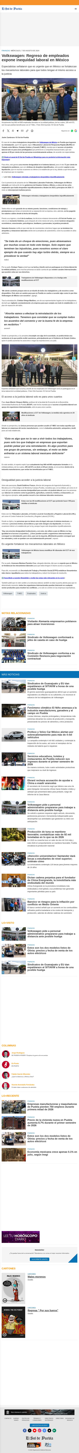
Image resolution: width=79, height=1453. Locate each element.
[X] (8, 130)
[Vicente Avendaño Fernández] (6, 1086)
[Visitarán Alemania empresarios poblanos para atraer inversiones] (14, 624)
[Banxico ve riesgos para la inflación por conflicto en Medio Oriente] (14, 907)
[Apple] (49, 1430)
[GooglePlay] (54, 1430)
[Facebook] (3, 130)
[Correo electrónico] (22, 130)
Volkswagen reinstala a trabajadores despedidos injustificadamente (37, 177)
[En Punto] (6, 1064)
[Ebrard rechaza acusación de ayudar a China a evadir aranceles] (14, 787)
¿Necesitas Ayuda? (40, 1425)
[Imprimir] (32, 130)
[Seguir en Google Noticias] (75, 131)
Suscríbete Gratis (40, 1259)
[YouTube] (34, 1430)
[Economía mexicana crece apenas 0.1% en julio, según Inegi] (14, 1155)
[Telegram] (17, 130)
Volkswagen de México (48, 142)
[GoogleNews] (44, 1430)
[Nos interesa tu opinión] (39, 1412)
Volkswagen (7, 593)
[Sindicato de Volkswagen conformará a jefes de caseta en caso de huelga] (14, 640)
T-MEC (19, 593)
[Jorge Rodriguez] (6, 1054)
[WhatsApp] (13, 130)
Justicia (43, 593)
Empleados (31, 593)
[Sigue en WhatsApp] (72, 131)
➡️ (3, 157)
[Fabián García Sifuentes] (6, 1075)
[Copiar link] (27, 130)
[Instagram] (39, 1430)
